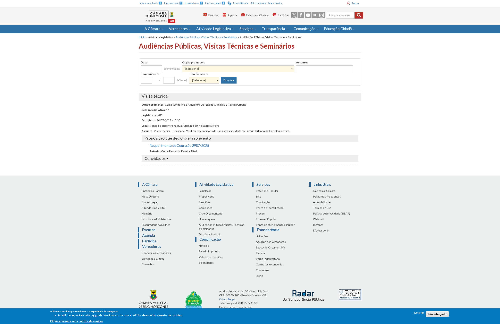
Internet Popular (266, 219)
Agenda (232, 15)
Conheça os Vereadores (156, 253)
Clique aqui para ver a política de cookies (76, 321)
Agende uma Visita (153, 207)
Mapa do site (275, 3)
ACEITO (419, 313)
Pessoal (260, 253)
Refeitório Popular (267, 190)
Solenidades (206, 262)
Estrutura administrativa (156, 219)
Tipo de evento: (199, 74)
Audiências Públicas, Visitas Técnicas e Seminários (206, 37)
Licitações (262, 236)
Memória (147, 213)
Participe (283, 15)
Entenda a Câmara (153, 190)
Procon (260, 213)
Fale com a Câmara (257, 15)
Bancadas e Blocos (153, 258)
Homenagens (207, 219)
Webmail (318, 219)
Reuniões (204, 202)
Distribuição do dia (210, 234)
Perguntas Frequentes (327, 196)
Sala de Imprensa (209, 251)
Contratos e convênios (270, 264)
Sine (258, 196)
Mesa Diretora (150, 196)
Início (142, 37)
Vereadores (178, 29)
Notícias (204, 245)
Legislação (205, 190)
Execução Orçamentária (270, 247)
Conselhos (148, 264)
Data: (144, 62)
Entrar (355, 3)
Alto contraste (258, 3)
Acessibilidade (240, 3)
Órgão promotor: (193, 62)
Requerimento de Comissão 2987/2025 (179, 145)
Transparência (274, 29)
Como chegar (150, 202)
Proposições (206, 196)
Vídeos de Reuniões (211, 257)
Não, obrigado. (437, 314)
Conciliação (263, 202)
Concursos (262, 270)
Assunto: (302, 62)
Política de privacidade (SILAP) (331, 213)
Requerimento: (150, 74)
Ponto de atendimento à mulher (275, 224)
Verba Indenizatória (268, 258)
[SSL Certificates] (350, 294)
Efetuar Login (321, 230)
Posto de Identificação (270, 207)
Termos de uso (322, 207)
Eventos (213, 15)
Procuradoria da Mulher (156, 224)
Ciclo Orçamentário (210, 213)
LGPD (259, 275)
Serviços (246, 29)
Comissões (205, 207)
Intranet (318, 224)
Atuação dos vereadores (271, 241)
